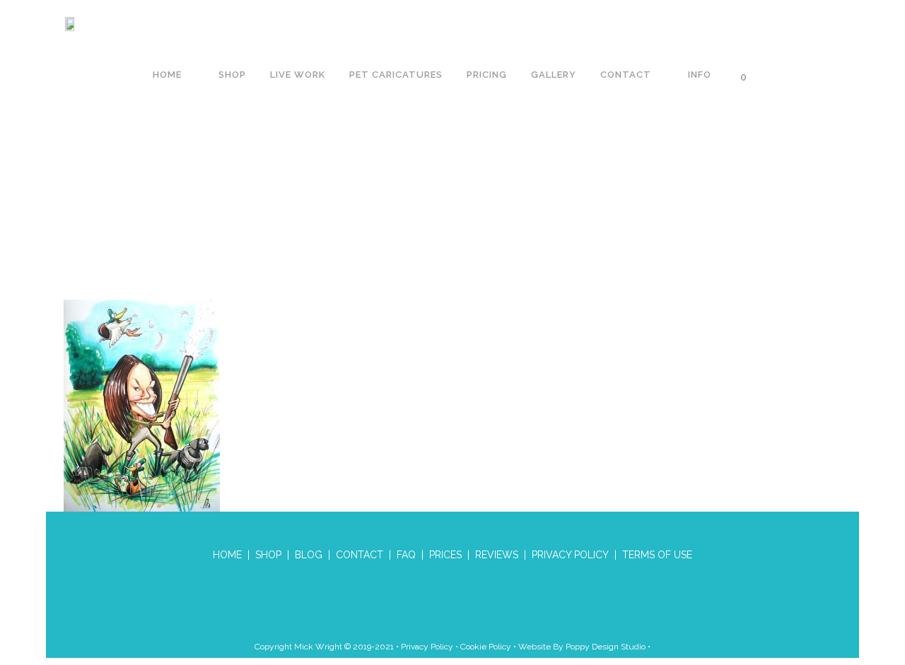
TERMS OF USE (657, 554)
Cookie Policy (485, 647)
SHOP (268, 554)
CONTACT (359, 554)
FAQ (406, 554)
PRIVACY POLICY (570, 554)
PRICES (445, 554)
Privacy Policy (427, 647)
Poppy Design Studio (607, 647)
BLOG (308, 554)
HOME (227, 554)
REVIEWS (496, 554)
